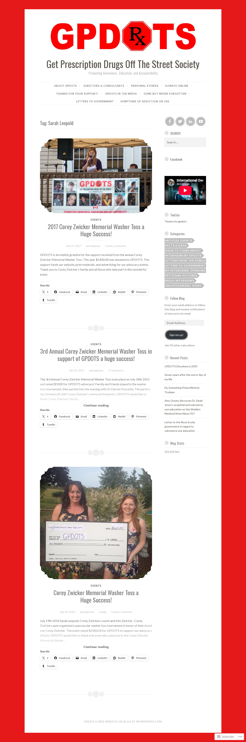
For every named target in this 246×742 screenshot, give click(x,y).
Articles (172, 240)
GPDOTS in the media (121, 93)
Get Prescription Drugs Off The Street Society (123, 64)
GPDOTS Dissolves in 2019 (181, 366)
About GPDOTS (65, 85)
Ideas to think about (183, 250)
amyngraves (93, 245)
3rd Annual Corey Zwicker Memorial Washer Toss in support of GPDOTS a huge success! (96, 355)
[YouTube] (200, 121)
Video (197, 285)
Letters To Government (185, 265)
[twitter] (180, 121)
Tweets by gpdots (176, 221)
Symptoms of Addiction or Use (145, 101)
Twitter (175, 214)
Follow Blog (177, 298)
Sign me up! (177, 335)
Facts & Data (176, 245)
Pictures (190, 275)
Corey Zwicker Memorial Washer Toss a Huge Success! (96, 596)
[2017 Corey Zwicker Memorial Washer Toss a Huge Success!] (96, 175)
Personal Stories (145, 85)
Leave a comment (115, 245)
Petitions (173, 275)
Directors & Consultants (104, 85)
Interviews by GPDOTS (183, 255)
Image (103, 611)
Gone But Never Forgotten (165, 93)
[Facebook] (169, 121)
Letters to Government (95, 101)
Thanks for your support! (77, 93)
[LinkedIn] (190, 121)
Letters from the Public (185, 260)
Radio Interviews (179, 280)
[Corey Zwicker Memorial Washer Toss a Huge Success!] (96, 523)
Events (96, 219)
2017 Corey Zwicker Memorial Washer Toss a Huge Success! (96, 230)
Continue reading (74, 405)
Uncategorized (178, 285)
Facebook (176, 159)
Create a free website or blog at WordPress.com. (123, 721)
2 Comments (116, 370)
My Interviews (177, 270)
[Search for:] (185, 142)
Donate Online (176, 85)
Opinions (197, 270)
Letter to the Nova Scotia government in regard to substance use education (180, 426)
